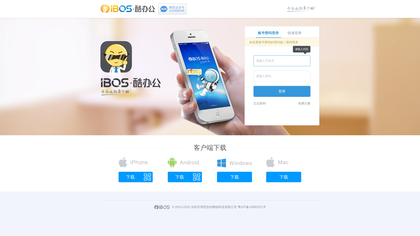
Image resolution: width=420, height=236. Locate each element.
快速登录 (295, 33)
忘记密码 (260, 103)
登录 (281, 91)
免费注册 (304, 103)
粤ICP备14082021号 (252, 207)
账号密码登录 (268, 33)
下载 (130, 177)
